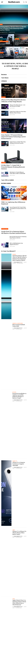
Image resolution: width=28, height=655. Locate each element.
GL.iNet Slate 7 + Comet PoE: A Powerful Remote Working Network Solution (13, 167)
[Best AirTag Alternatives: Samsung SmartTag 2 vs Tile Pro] (4, 238)
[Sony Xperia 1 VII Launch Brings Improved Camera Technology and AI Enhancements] (14, 126)
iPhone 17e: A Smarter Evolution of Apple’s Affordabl (19, 464)
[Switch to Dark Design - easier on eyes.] (24, 2)
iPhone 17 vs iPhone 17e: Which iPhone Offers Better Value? (19, 533)
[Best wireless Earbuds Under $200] (6, 355)
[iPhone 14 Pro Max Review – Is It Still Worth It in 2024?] (4, 106)
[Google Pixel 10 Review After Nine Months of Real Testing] (4, 113)
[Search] (26, 2)
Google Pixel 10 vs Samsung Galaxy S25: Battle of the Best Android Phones (13, 232)
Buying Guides (5, 228)
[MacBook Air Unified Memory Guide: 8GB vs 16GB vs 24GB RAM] (4, 173)
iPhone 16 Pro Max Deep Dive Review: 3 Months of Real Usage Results (13, 100)
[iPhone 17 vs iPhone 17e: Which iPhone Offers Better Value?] (6, 562)
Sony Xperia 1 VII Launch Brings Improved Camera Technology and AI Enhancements (13, 136)
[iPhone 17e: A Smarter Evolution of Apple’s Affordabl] (6, 493)
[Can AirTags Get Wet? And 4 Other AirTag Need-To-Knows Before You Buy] (4, 208)
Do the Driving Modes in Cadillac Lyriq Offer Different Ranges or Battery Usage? (19, 396)
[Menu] (2, 2)
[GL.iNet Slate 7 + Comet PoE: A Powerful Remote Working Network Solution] (14, 156)
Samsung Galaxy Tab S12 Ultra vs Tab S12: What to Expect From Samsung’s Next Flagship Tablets (20, 258)
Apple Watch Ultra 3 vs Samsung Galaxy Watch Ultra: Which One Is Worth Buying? (19, 602)
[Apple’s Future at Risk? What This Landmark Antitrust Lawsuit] (4, 143)
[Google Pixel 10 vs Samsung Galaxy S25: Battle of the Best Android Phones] (14, 222)
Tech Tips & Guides (6, 199)
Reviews (3, 97)
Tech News (4, 132)
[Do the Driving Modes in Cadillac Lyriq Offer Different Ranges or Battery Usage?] (6, 424)
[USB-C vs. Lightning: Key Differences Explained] (14, 193)
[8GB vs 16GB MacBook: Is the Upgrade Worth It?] (4, 244)
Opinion (3, 162)
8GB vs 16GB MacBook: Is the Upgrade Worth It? (16, 244)
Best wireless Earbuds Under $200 (19, 325)
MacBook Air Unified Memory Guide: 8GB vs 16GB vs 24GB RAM (17, 173)
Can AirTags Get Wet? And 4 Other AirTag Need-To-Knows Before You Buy (18, 208)
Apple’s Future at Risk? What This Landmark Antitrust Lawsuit (18, 142)
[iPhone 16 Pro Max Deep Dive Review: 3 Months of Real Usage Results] (14, 91)
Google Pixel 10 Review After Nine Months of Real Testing (18, 112)
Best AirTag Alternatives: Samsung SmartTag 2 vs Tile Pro (18, 237)
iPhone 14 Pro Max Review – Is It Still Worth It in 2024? (17, 105)
